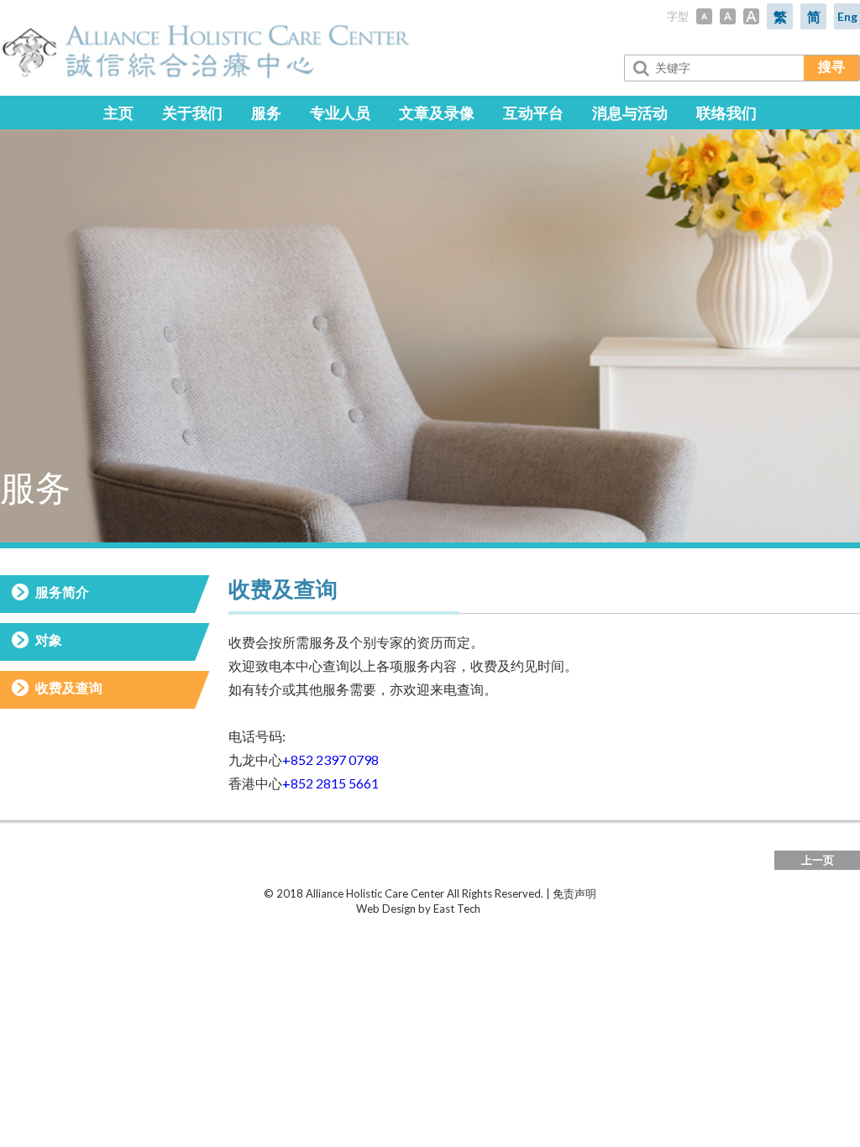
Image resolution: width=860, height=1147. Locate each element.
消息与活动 (630, 112)
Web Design (386, 908)
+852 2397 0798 (330, 759)
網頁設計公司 (514, 908)
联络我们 (726, 112)
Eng (847, 16)
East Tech (456, 908)
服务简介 (62, 592)
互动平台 (533, 112)
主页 (118, 112)
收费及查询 (68, 687)
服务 (266, 112)
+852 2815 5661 (330, 783)
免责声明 (574, 893)
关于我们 (192, 112)
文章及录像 (437, 112)
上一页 (817, 860)
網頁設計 (334, 908)
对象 (48, 639)
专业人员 (340, 112)
